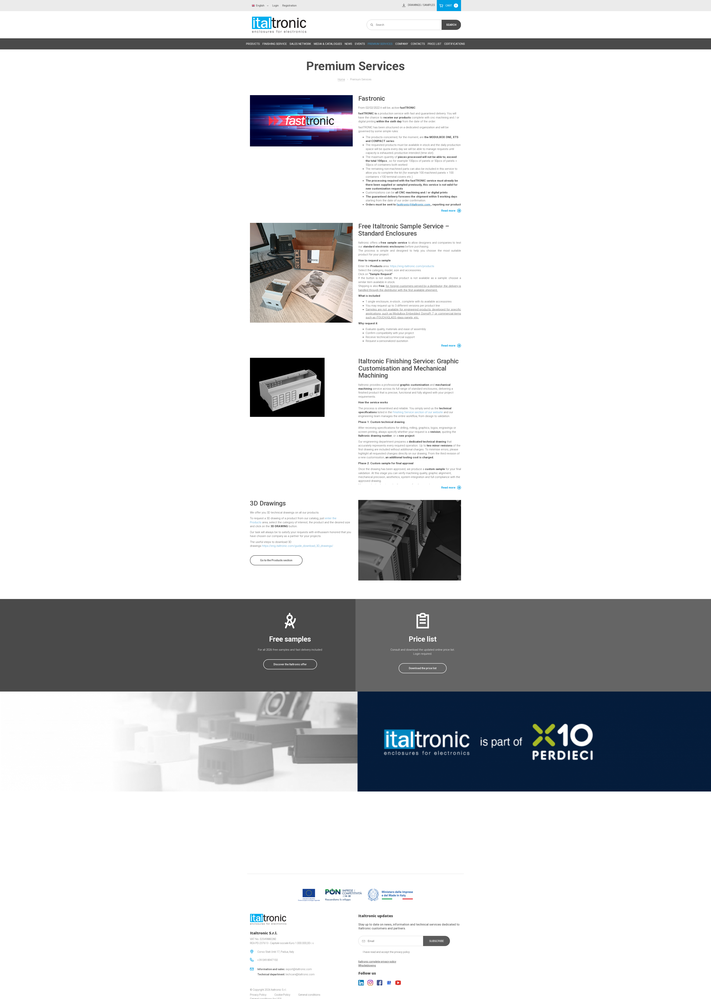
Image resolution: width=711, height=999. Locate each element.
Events (360, 44)
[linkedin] (361, 982)
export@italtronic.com (299, 969)
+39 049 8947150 (267, 959)
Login (275, 5)
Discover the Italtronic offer (290, 664)
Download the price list (422, 668)
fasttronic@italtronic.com (414, 204)
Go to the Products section (276, 560)
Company (401, 44)
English (260, 5)
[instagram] (370, 982)
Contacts (418, 44)
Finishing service (275, 44)
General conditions (309, 994)
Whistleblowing (367, 965)
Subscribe (436, 941)
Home (341, 79)
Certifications (454, 44)
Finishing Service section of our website (418, 412)
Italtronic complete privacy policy (377, 961)
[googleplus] (389, 982)
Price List (434, 44)
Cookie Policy (282, 994)
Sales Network (300, 44)
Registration (289, 5)
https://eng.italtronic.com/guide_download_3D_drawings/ (297, 546)
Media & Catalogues (328, 44)
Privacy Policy (258, 994)
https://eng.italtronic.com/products (412, 266)
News (348, 44)
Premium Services (380, 44)
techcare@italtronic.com (300, 974)
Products (253, 44)
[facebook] (379, 982)
